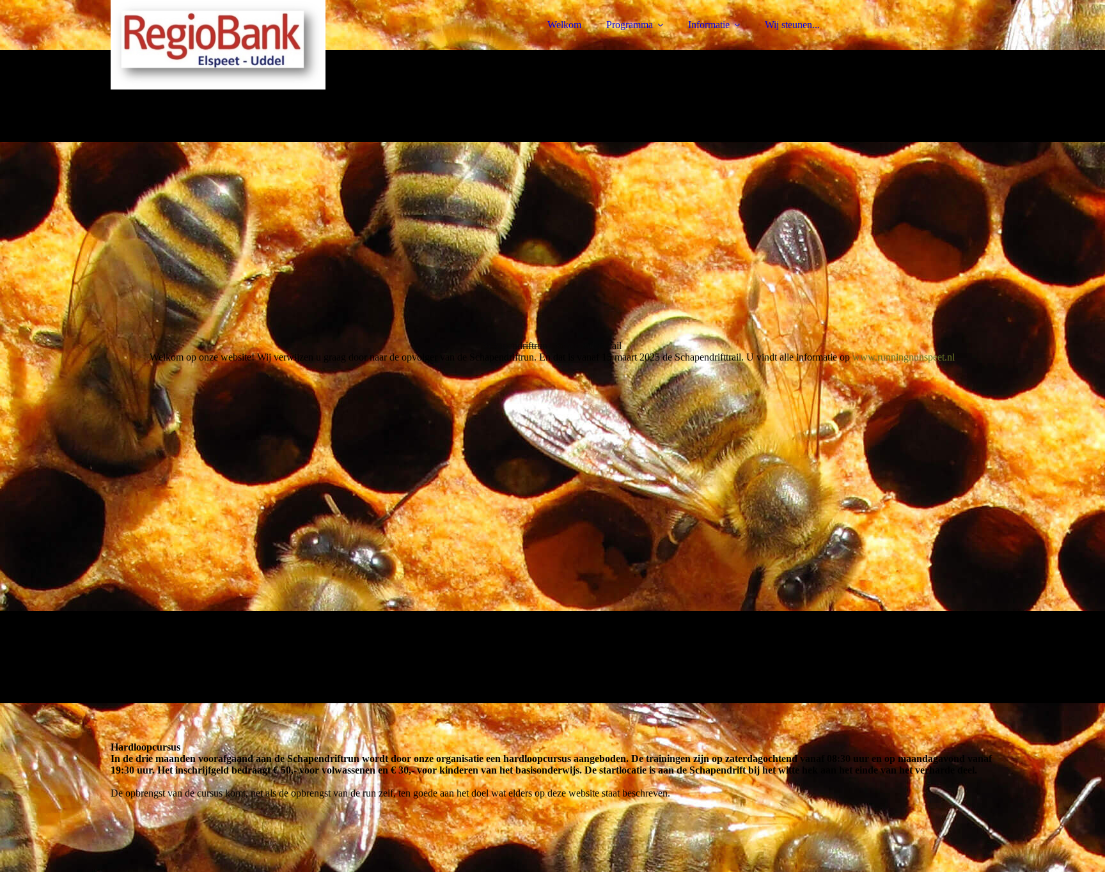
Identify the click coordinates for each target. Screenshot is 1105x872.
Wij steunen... (792, 24)
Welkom (564, 24)
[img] (222, 45)
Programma (629, 24)
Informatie (709, 24)
